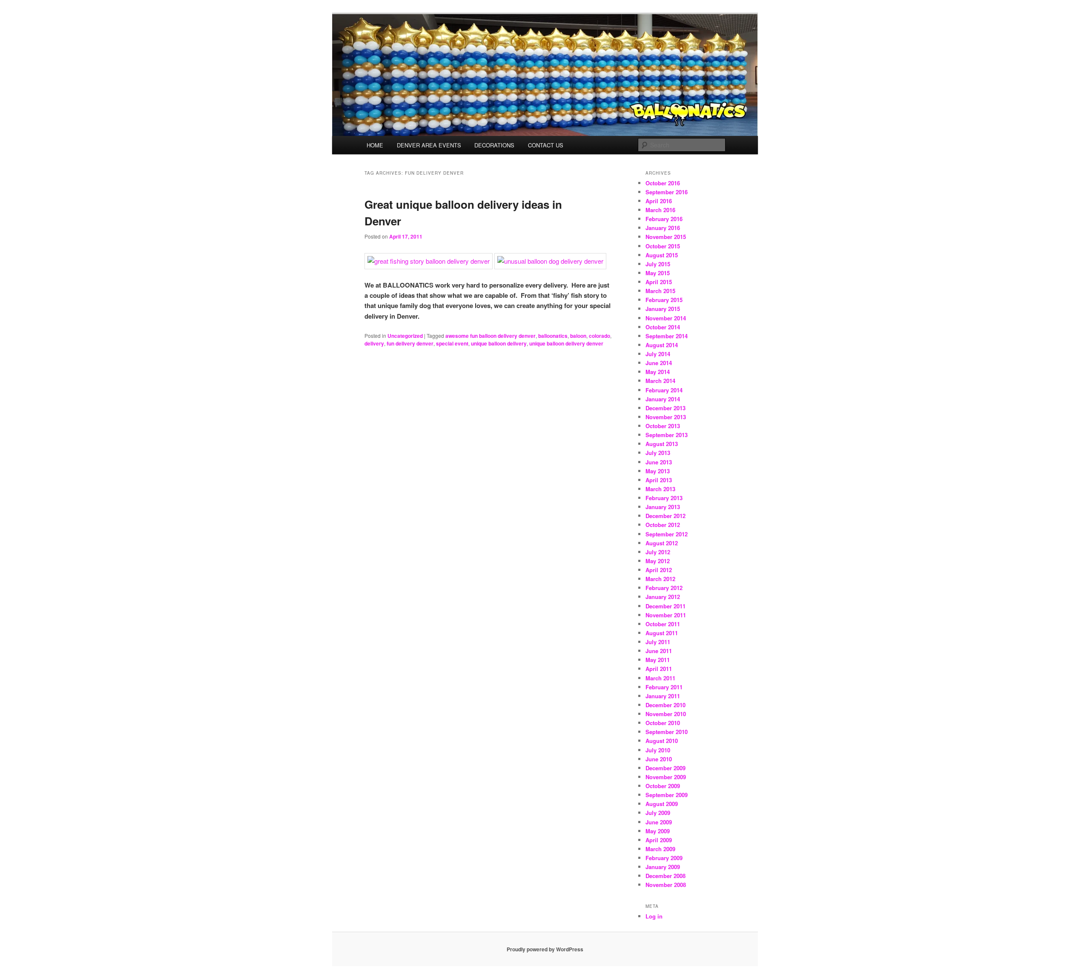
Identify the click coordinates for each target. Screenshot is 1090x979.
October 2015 (662, 246)
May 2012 (657, 561)
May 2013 (657, 471)
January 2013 (662, 507)
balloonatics (553, 336)
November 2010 (665, 714)
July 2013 (657, 453)
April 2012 (658, 570)
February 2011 (664, 687)
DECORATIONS (494, 145)
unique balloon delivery (499, 343)
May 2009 (657, 831)
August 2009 (661, 804)
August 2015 (661, 255)
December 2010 (665, 705)
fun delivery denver (410, 343)
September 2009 (666, 795)
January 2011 (662, 696)
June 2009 (658, 822)
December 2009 (665, 768)
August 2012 (661, 543)
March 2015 (660, 291)
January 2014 (662, 399)
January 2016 (662, 228)
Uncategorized (405, 336)
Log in (654, 916)
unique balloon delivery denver (566, 343)
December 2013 (665, 408)
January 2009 (662, 867)
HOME (375, 145)
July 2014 (657, 354)
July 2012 (657, 552)
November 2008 (665, 885)
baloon (578, 336)
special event (452, 343)
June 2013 (658, 462)
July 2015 (657, 264)
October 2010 (662, 723)
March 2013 (660, 489)
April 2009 (658, 840)
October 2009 (662, 786)
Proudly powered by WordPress (545, 949)
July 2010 (657, 750)
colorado (599, 336)
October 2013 (662, 426)
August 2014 (661, 345)
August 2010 (661, 741)
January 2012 (662, 597)
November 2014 (665, 318)
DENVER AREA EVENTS (429, 145)
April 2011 (658, 669)
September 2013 (666, 435)
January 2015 (662, 309)
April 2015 (658, 282)
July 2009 (657, 813)
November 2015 (665, 237)
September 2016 (666, 192)
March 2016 (660, 210)
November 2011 (665, 615)
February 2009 (664, 858)
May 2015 (657, 273)
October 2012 (662, 525)
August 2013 (661, 444)
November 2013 (665, 417)
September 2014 (666, 336)
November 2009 (665, 777)
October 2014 (662, 327)
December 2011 (665, 606)
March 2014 (660, 381)
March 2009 (660, 849)
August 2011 (661, 633)
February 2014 (664, 390)
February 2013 (664, 498)
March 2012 (660, 579)
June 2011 (658, 651)
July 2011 (657, 642)
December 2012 (665, 516)
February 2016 (664, 219)
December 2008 (665, 876)
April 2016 (658, 201)
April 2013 (658, 480)
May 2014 (657, 372)
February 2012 (664, 588)
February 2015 (664, 300)
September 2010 (666, 732)
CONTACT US (545, 145)
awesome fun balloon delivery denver (490, 336)
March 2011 (660, 678)
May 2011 (657, 660)
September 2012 (666, 534)
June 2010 (658, 759)
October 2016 (662, 183)
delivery (374, 343)
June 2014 (658, 363)
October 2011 (662, 624)
